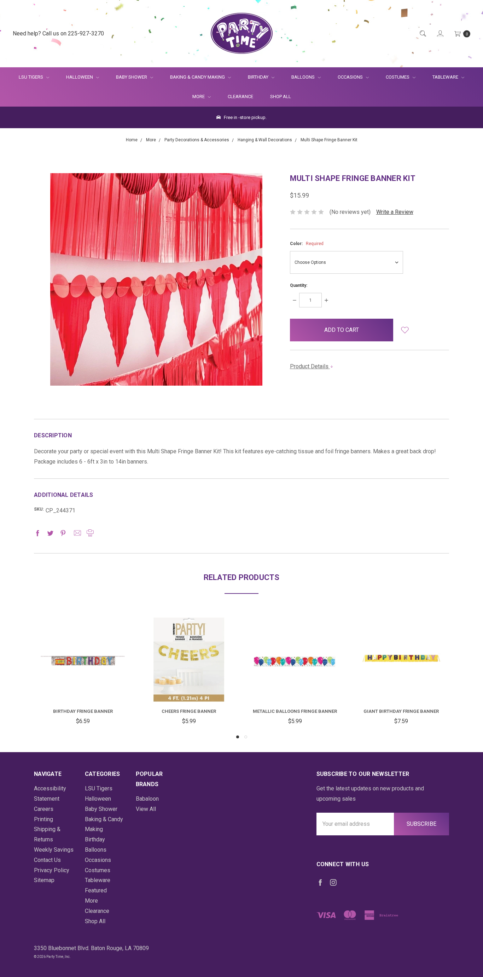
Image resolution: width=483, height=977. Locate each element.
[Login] (440, 34)
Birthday (258, 77)
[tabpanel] (83, 672)
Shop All (280, 96)
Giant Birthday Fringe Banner (401, 711)
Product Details (310, 366)
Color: (307, 243)
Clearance (240, 96)
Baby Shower (132, 77)
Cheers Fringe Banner (189, 711)
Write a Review (394, 212)
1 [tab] (237, 736)
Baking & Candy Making (198, 77)
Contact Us (47, 860)
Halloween (80, 77)
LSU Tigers (31, 77)
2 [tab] (245, 736)
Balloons (303, 77)
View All (146, 809)
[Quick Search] (422, 34)
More (194, 96)
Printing (43, 819)
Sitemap (44, 880)
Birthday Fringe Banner (83, 711)
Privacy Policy (51, 870)
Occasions (351, 77)
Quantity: (298, 285)
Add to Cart (82, 684)
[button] (404, 330)
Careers (43, 809)
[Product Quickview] (83, 658)
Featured (96, 890)
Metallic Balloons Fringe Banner (295, 711)
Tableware (445, 77)
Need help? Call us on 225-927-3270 (58, 33)
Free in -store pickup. (245, 117)
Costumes (398, 77)
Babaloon (147, 798)
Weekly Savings (54, 849)
